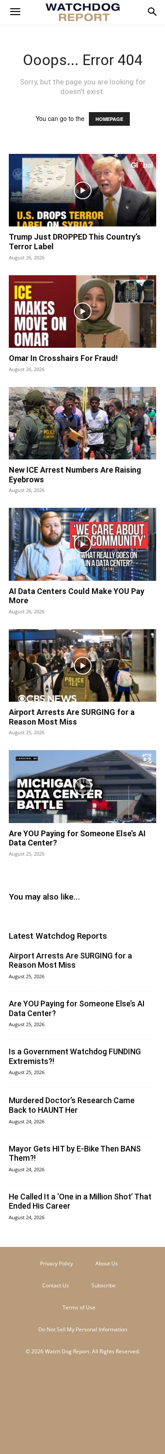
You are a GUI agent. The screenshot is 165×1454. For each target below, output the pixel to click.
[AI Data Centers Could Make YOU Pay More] (82, 544)
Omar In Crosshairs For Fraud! (63, 358)
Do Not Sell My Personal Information (82, 1329)
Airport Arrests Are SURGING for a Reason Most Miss (72, 716)
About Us (106, 1263)
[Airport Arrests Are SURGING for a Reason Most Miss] (82, 665)
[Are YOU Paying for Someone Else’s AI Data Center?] (82, 786)
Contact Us (55, 1285)
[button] (15, 12)
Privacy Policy (56, 1263)
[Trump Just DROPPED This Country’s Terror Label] (82, 190)
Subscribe (104, 1285)
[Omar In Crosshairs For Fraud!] (82, 311)
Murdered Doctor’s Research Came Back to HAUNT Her (72, 1105)
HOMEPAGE (109, 119)
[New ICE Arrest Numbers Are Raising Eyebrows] (82, 423)
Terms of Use (78, 1307)
